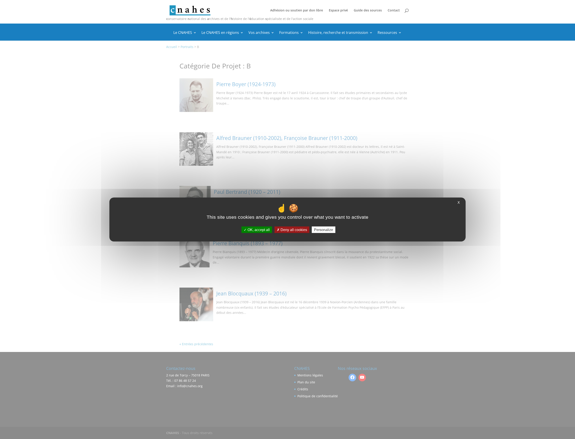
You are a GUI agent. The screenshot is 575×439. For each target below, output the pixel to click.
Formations (289, 33)
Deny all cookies (293, 230)
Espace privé (338, 10)
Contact (394, 10)
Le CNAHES (182, 33)
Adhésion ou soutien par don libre (296, 10)
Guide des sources (368, 10)
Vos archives (259, 33)
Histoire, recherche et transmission (338, 33)
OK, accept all (258, 230)
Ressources (387, 33)
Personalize (323, 230)
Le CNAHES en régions (220, 33)
